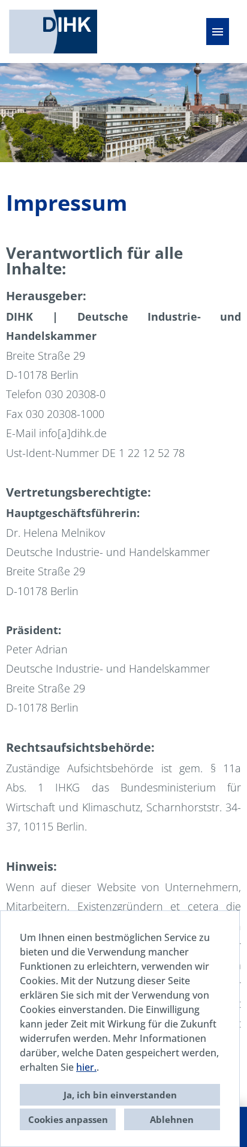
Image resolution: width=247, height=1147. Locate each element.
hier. (86, 1067)
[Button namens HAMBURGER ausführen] (217, 31)
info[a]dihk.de (73, 433)
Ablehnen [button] (172, 1119)
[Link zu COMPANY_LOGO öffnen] (53, 31)
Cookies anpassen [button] (68, 1119)
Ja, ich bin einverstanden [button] (120, 1095)
